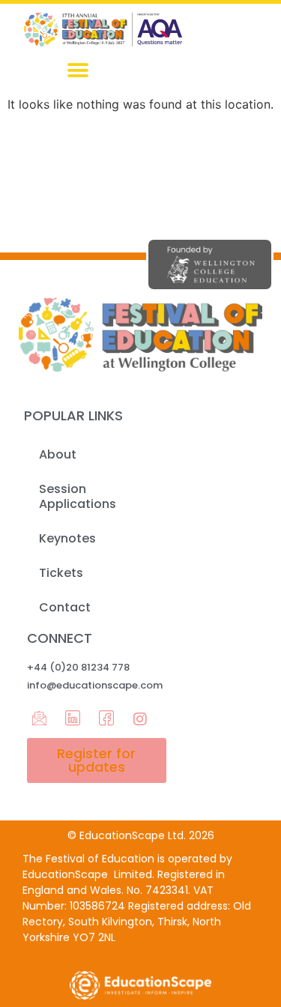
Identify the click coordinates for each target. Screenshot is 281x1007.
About (57, 454)
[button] (77, 71)
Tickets (61, 572)
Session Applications (77, 496)
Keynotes (67, 538)
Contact (65, 607)
